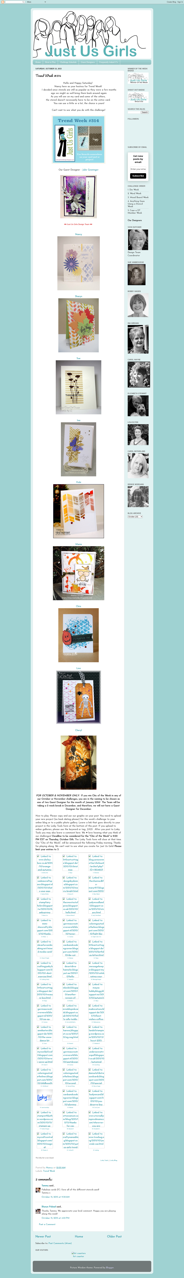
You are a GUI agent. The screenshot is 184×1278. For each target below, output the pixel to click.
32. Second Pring (70, 1086)
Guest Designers (88, 62)
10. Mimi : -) (44, 936)
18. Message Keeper (96, 979)
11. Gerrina (70, 936)
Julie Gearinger (89, 170)
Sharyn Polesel (49, 1207)
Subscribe (138, 176)
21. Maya (96, 1000)
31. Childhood (44, 1086)
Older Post (114, 1236)
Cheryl (78, 730)
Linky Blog (113, 1160)
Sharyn (78, 296)
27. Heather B (96, 1043)
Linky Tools (104, 1160)
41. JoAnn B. (70, 1150)
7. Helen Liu (44, 915)
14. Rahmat (70, 958)
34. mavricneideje (44, 1107)
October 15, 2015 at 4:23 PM (55, 1218)
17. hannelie (70, 979)
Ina (78, 420)
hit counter (78, 1256)
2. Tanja (70, 872)
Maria (78, 544)
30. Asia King (96, 1064)
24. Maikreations (96, 1022)
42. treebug (96, 1150)
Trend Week (49, 1171)
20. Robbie (70, 1000)
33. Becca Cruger (96, 1086)
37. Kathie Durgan (44, 1129)
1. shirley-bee (44, 872)
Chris (78, 606)
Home (38, 62)
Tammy (45, 1186)
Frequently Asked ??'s (108, 62)
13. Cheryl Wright (44, 958)
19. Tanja (44, 1000)
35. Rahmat (70, 1107)
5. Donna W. (70, 894)
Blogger (110, 1268)
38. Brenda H (70, 1129)
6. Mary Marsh (96, 894)
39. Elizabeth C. (96, 1129)
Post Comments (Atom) (60, 1243)
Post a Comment (47, 1224)
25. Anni (44, 1043)
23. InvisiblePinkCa (70, 1022)
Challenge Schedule (68, 62)
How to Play (50, 62)
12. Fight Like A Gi (96, 936)
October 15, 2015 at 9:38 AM (56, 1197)
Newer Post (43, 1236)
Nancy (78, 234)
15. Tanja (96, 958)
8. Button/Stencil (70, 915)
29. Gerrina (70, 1064)
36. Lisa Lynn (96, 1107)
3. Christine (96, 872)
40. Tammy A (44, 1150)
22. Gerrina (44, 1022)
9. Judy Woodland (96, 915)
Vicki (78, 482)
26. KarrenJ (70, 1043)
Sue (79, 358)
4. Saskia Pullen (44, 894)
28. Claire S (44, 1064)
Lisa (78, 668)
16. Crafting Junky (44, 979)
